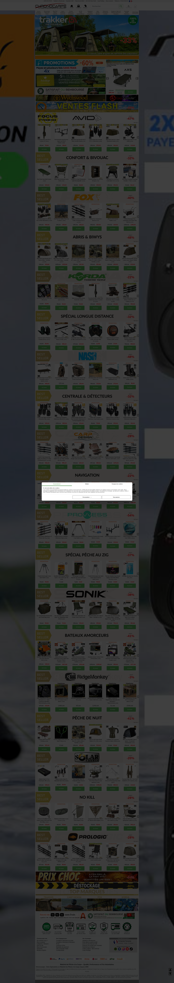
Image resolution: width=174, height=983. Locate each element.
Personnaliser (86, 497)
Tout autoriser (116, 497)
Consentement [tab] (56, 483)
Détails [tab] (87, 483)
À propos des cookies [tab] (117, 483)
